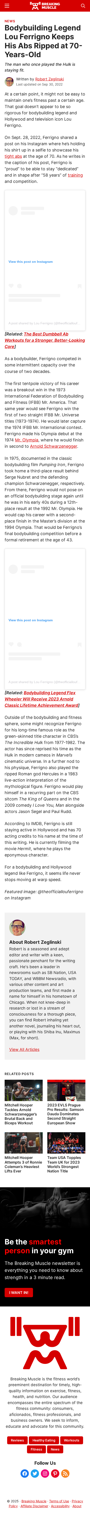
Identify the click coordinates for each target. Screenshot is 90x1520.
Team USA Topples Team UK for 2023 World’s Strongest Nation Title (64, 1164)
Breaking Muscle (33, 1501)
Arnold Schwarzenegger (53, 446)
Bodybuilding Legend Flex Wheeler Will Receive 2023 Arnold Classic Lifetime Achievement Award (41, 699)
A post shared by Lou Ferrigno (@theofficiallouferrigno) (49, 323)
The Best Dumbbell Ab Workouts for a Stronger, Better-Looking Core (45, 340)
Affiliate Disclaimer (34, 1506)
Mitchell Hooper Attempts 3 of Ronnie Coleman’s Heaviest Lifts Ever (23, 1164)
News (10, 21)
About (76, 1506)
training (75, 175)
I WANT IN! (18, 1292)
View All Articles (24, 1049)
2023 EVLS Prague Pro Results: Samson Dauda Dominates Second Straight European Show (65, 1114)
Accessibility (60, 1506)
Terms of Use (59, 1501)
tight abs (13, 156)
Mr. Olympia (26, 440)
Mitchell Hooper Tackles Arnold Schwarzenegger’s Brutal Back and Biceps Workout (21, 1114)
